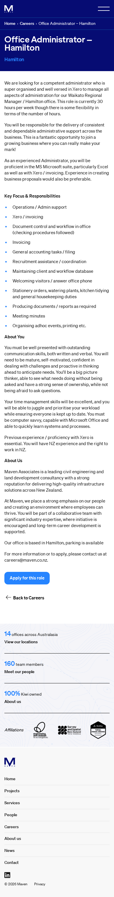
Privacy (39, 883)
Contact (11, 862)
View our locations (21, 641)
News (9, 850)
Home (9, 23)
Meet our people (19, 671)
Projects (12, 790)
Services (12, 802)
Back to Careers (28, 598)
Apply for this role (27, 578)
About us (12, 701)
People (10, 814)
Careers (27, 23)
